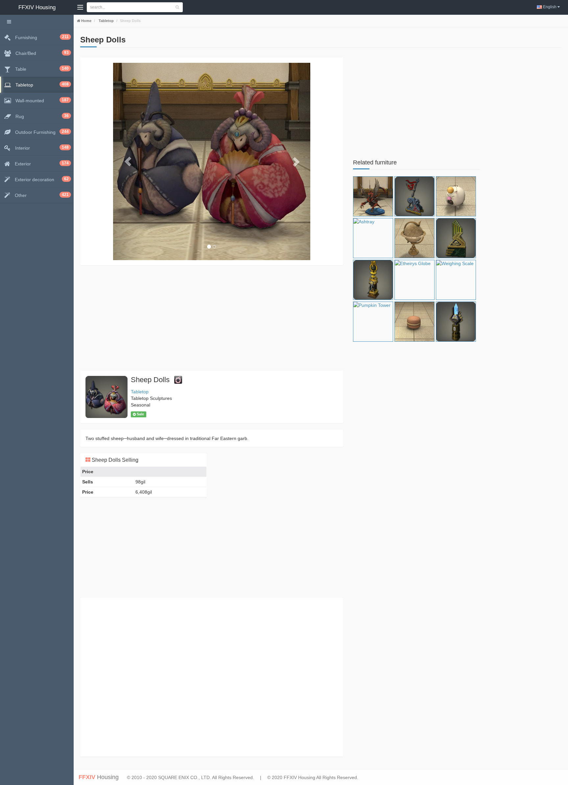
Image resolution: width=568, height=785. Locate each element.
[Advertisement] (211, 318)
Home (85, 21)
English (549, 7)
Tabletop (106, 21)
